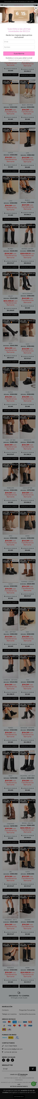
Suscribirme (19, 54)
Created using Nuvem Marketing (19, 60)
